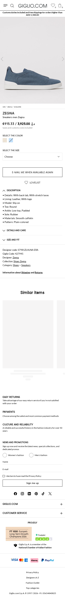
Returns (39, 272)
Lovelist (34, 182)
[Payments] (32, 560)
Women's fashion (16, 455)
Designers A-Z (32, 577)
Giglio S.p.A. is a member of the (35, 546)
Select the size (11, 150)
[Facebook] (15, 493)
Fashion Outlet (32, 582)
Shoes (16, 265)
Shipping (25, 272)
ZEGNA (8, 113)
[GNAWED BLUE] (11, 140)
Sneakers (26, 265)
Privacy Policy (35, 476)
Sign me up (32, 483)
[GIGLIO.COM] (32, 5)
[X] (50, 493)
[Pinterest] (36, 493)
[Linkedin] (29, 493)
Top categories (32, 588)
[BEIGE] (5, 140)
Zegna (16, 257)
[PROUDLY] (19, 534)
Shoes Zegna (20, 261)
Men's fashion (41, 455)
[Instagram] (22, 493)
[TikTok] (43, 493)
